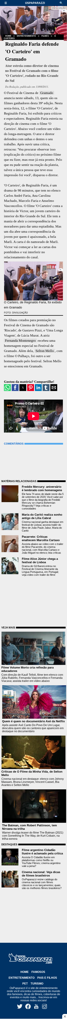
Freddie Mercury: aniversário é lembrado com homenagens (42, 488)
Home (24, 971)
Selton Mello (45, 351)
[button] (7, 3)
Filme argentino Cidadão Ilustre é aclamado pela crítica (42, 851)
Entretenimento (26, 36)
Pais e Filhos (47, 977)
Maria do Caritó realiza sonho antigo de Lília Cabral (42, 516)
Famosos (38, 971)
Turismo (37, 983)
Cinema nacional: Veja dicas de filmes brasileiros (41, 874)
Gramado (46, 93)
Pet (25, 983)
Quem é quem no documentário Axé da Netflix (33, 721)
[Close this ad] (64, 1016)
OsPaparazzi (35, 3)
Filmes (45, 36)
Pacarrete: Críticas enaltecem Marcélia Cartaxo (41, 538)
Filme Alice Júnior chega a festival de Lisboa (40, 560)
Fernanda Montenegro (20, 340)
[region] (33, 1023)
